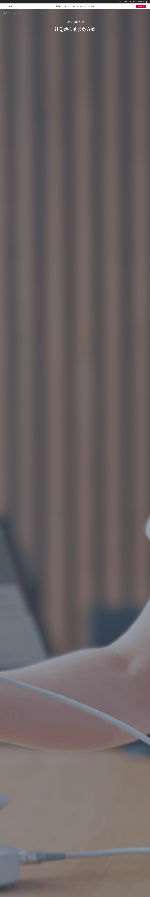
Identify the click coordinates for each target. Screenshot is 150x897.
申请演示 (141, 6)
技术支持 (91, 6)
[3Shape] (7, 6)
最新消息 (83, 6)
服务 (10, 13)
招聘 (125, 2)
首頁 (5, 13)
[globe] (146, 2)
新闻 (120, 2)
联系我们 (141, 2)
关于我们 (132, 2)
